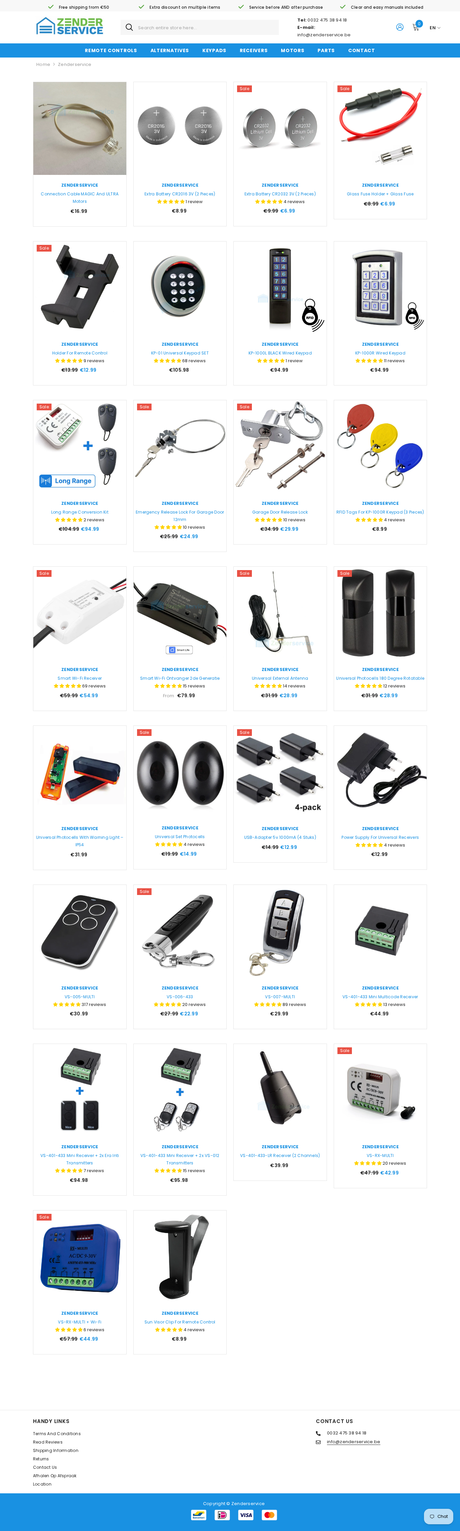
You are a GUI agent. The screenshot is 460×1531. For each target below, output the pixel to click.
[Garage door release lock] (280, 446)
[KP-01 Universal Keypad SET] (180, 287)
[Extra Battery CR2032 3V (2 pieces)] (280, 128)
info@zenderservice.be (324, 35)
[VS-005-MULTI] (79, 931)
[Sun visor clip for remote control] (180, 1256)
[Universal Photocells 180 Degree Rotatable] (380, 613)
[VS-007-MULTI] (280, 931)
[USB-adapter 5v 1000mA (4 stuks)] (280, 772)
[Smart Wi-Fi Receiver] (79, 613)
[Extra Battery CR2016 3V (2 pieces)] (180, 128)
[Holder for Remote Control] (79, 287)
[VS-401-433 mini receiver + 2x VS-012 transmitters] (180, 1090)
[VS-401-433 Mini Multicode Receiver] (380, 931)
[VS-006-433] (180, 931)
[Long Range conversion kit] (79, 446)
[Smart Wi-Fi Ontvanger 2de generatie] (180, 613)
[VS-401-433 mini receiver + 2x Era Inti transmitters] (79, 1090)
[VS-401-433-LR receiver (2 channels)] (280, 1090)
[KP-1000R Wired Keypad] (380, 287)
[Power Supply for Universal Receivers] (380, 772)
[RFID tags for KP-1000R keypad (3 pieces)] (380, 446)
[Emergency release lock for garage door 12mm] (180, 446)
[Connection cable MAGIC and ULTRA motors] (79, 128)
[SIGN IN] (400, 27)
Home (43, 64)
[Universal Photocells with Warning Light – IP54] (79, 772)
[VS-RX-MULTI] (380, 1090)
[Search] (200, 27)
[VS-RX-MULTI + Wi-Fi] (79, 1256)
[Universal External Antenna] (280, 613)
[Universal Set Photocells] (180, 772)
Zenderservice (74, 64)
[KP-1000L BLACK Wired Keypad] (280, 287)
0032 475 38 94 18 (327, 20)
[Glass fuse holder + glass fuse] (380, 128)
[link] (78, 7)
